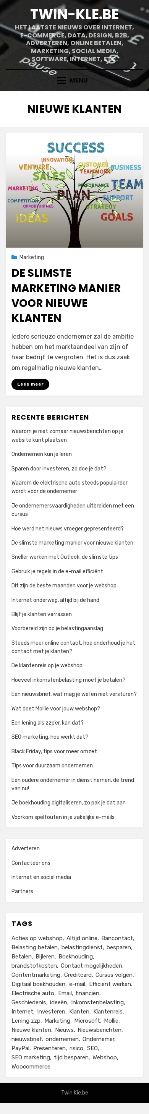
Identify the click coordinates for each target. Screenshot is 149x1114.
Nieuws (64, 1029)
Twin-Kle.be (74, 14)
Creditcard (78, 974)
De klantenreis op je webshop (47, 665)
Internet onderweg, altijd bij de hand (55, 600)
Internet (22, 1011)
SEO (92, 1048)
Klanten (79, 1011)
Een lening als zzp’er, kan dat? (47, 723)
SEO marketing (30, 1057)
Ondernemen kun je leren (41, 454)
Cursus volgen (114, 974)
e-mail (77, 984)
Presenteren (49, 1048)
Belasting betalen (34, 947)
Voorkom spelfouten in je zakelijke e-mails (63, 817)
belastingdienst (82, 947)
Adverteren (25, 848)
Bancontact (117, 938)
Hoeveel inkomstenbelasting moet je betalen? (68, 680)
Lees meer (30, 384)
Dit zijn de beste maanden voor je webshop (64, 585)
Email (65, 993)
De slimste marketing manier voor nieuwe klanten (66, 296)
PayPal (20, 1048)
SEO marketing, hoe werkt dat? (49, 737)
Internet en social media (41, 877)
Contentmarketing (35, 974)
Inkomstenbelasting (97, 1002)
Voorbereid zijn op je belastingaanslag (57, 628)
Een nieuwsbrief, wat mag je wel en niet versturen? (74, 694)
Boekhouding (75, 956)
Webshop (104, 1057)
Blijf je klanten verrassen (41, 614)
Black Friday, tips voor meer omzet (54, 751)
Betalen (21, 956)
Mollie (111, 1020)
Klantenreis (108, 1011)
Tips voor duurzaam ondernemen (52, 765)
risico (76, 1048)
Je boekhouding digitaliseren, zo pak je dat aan (68, 802)
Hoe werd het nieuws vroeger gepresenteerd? (67, 528)
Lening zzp (25, 1020)
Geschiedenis (28, 1002)
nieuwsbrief (26, 1039)
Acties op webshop (37, 938)
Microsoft (87, 1020)
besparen (119, 947)
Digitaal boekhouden (38, 984)
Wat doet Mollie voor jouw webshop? (55, 708)
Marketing (31, 257)
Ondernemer (98, 1039)
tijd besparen (71, 1057)
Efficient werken (110, 984)
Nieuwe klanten (31, 1029)
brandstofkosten (34, 965)
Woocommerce (30, 1066)
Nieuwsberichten (99, 1029)
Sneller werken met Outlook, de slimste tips (64, 557)
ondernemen (62, 1039)
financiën (87, 993)
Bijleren (45, 956)
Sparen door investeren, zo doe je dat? (58, 468)
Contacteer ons (30, 863)
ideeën (58, 1002)
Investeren (51, 1011)
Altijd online (81, 938)
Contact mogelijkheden (91, 965)
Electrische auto (32, 993)
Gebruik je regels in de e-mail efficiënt (57, 571)
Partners (22, 891)
